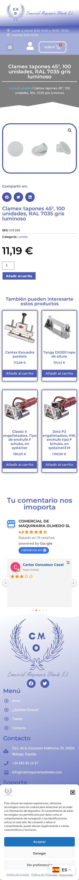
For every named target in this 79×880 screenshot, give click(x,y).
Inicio (13, 88)
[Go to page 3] (43, 610)
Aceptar (39, 842)
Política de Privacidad (44, 874)
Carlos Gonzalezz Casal (43, 565)
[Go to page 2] (39, 610)
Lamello (25, 88)
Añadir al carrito (19, 276)
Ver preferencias (39, 865)
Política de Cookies (18, 874)
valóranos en (31, 550)
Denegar (39, 853)
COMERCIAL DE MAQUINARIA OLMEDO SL (44, 523)
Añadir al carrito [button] (19, 373)
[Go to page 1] (36, 610)
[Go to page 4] (46, 610)
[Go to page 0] (32, 610)
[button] (73, 792)
